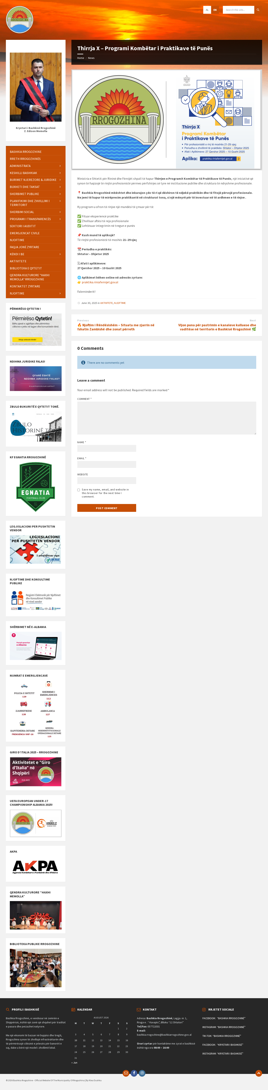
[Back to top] (258, 1073)
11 (84, 1040)
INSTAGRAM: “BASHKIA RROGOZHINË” (223, 1027)
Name (81, 442)
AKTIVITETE (106, 303)
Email (82, 458)
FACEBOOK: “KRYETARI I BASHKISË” (222, 1044)
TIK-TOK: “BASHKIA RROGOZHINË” (221, 1036)
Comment (84, 399)
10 (76, 1040)
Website (82, 474)
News (91, 58)
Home (80, 58)
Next (253, 320)
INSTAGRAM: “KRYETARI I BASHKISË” (222, 1053)
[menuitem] (36, 151)
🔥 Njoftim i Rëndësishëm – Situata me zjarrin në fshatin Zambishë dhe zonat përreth (115, 327)
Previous (83, 320)
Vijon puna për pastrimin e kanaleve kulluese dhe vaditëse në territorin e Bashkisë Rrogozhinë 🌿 (217, 327)
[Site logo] (19, 32)
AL (207, 10)
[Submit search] (258, 10)
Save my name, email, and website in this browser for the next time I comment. (105, 493)
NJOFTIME (120, 303)
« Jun (74, 1062)
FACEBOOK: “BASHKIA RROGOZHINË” (223, 1018)
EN (215, 10)
